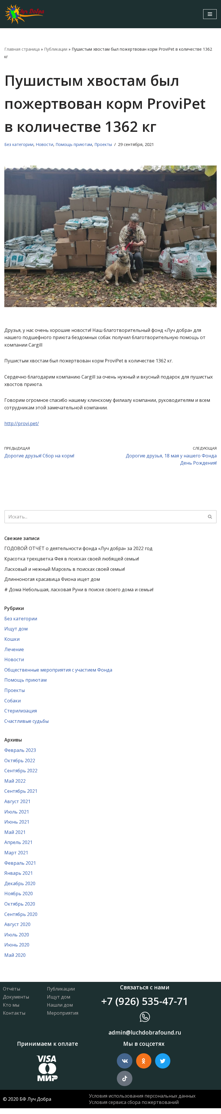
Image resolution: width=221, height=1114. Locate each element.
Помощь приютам (74, 144)
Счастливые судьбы (26, 721)
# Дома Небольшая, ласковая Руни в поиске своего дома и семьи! (78, 589)
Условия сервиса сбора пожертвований (134, 1102)
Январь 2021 (18, 873)
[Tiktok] (124, 1078)
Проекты (103, 144)
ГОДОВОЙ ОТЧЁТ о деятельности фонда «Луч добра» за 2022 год (78, 548)
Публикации (55, 49)
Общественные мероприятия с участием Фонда (58, 670)
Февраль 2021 (20, 863)
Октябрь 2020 (19, 904)
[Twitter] (162, 1061)
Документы (16, 997)
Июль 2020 (16, 934)
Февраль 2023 (20, 750)
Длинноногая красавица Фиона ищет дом (52, 579)
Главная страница (22, 49)
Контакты (14, 1013)
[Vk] (124, 1061)
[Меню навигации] (210, 14)
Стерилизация (20, 711)
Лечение (14, 649)
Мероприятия (62, 1013)
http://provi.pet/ (21, 423)
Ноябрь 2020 (18, 893)
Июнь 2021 (16, 822)
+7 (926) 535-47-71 (144, 1001)
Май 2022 (15, 781)
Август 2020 (17, 924)
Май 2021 (15, 832)
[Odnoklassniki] (143, 1061)
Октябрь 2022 (19, 760)
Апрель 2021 (18, 842)
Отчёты (11, 989)
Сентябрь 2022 (20, 770)
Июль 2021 (16, 812)
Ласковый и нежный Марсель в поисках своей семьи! (64, 569)
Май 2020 (15, 955)
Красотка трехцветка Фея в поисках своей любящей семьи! (71, 559)
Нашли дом (60, 1005)
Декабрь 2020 (19, 883)
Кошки (12, 639)
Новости (44, 144)
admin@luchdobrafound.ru (144, 1032)
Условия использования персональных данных (142, 1096)
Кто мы (11, 1005)
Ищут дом (16, 629)
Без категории (18, 144)
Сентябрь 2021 (20, 791)
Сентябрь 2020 (20, 914)
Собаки (12, 700)
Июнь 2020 (16, 945)
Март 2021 (16, 852)
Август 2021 (17, 801)
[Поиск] (210, 516)
